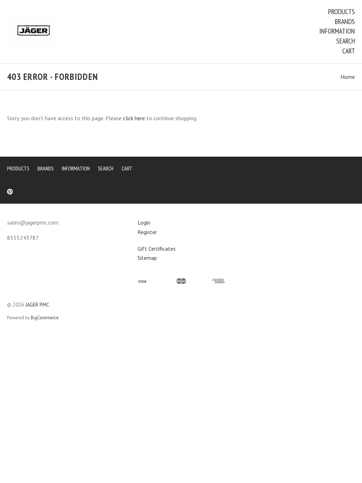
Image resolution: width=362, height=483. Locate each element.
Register (147, 231)
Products (341, 11)
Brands (345, 21)
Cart (348, 51)
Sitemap (147, 257)
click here (134, 118)
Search (345, 41)
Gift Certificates (157, 248)
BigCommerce (45, 318)
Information (337, 31)
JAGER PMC (37, 304)
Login (144, 222)
